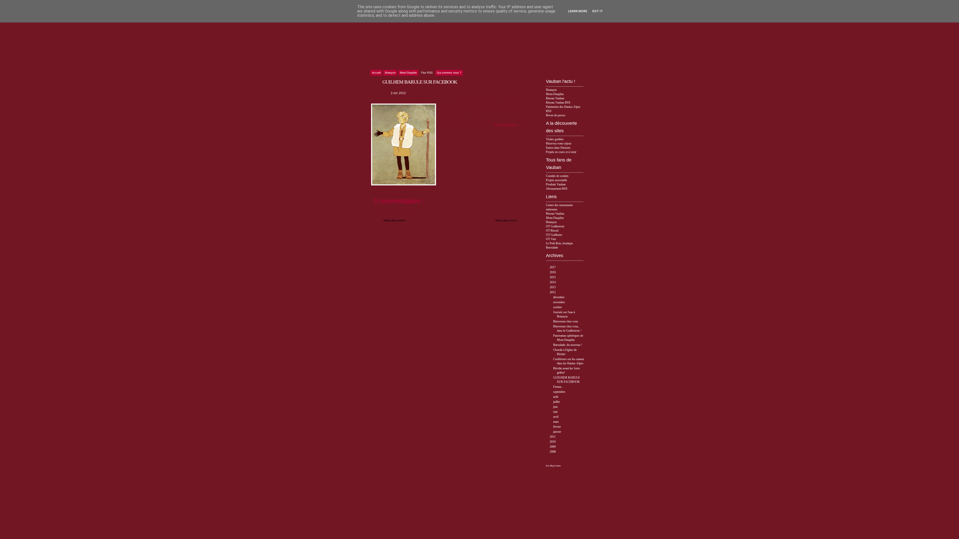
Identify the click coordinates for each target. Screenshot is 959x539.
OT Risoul (552, 230)
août (556, 397)
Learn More (577, 11)
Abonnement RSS (556, 188)
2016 (553, 272)
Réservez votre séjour (558, 143)
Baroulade (552, 247)
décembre (559, 297)
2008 (553, 451)
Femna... (558, 387)
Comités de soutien (557, 176)
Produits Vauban (556, 184)
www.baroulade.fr (506, 125)
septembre (559, 392)
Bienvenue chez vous (565, 321)
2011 (553, 436)
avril (556, 416)
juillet (556, 402)
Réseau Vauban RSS (558, 102)
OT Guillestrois (555, 226)
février (557, 426)
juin (555, 406)
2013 (553, 287)
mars (556, 421)
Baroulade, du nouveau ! (567, 345)
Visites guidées (555, 139)
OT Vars (551, 239)
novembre (559, 302)
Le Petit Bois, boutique (559, 243)
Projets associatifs (556, 180)
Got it (597, 11)
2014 (553, 282)
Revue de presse (555, 115)
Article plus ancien (394, 220)
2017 (553, 267)
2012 (553, 292)
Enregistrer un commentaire (392, 213)
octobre (558, 307)
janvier (557, 431)
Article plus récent (506, 220)
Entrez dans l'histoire (558, 147)
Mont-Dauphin (555, 94)
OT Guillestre (554, 235)
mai (555, 411)
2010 (553, 441)
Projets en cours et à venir (561, 152)
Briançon (551, 90)
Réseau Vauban (555, 98)
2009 (553, 446)
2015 (553, 277)
